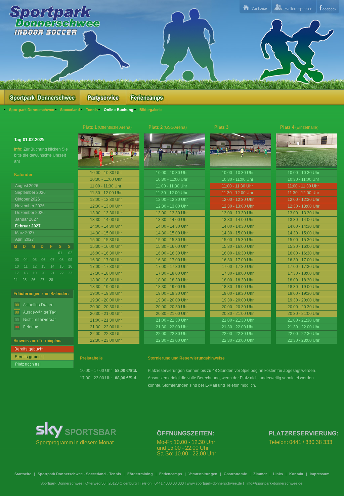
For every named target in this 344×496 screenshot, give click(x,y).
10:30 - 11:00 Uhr (171, 179)
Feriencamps (170, 474)
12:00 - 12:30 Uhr (172, 199)
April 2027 (24, 239)
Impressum (320, 474)
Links (278, 474)
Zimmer (260, 474)
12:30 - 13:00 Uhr (172, 206)
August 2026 (26, 185)
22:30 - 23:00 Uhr (172, 340)
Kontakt (296, 474)
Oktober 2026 (27, 199)
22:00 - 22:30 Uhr (172, 333)
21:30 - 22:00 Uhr (172, 327)
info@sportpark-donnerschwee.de (274, 483)
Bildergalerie (150, 110)
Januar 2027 (26, 219)
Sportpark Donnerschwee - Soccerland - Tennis (79, 474)
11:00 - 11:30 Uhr (171, 186)
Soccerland (70, 110)
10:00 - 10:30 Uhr (172, 172)
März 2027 (25, 232)
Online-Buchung (118, 110)
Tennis (92, 110)
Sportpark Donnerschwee (31, 110)
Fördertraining (140, 474)
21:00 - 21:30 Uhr (172, 320)
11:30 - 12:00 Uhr (171, 192)
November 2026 (30, 206)
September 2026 (30, 192)
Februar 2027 (28, 226)
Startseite (22, 474)
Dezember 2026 (30, 212)
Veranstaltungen (202, 474)
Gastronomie (235, 474)
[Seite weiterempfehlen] (294, 6)
